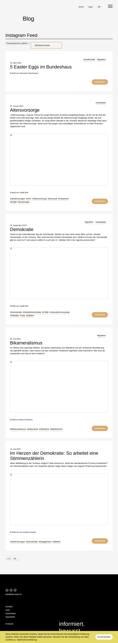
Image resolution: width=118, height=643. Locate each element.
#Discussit (52, 199)
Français (9, 624)
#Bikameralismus (18, 429)
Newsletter (10, 617)
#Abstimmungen (17, 199)
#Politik (13, 202)
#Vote (22, 315)
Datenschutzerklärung (27, 640)
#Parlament (63, 199)
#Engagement (45, 542)
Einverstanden (104, 637)
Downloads (10, 613)
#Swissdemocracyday (60, 312)
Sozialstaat (101, 103)
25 (15, 558)
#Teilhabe (14, 315)
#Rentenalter (24, 202)
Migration (101, 59)
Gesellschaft (89, 59)
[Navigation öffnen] (110, 6)
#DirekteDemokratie (32, 312)
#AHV (28, 199)
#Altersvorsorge (39, 199)
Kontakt (8, 606)
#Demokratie (16, 312)
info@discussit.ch (13, 594)
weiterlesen (100, 82)
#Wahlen (30, 315)
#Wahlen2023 (56, 429)
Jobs (7, 610)
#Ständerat (44, 429)
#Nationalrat (32, 429)
